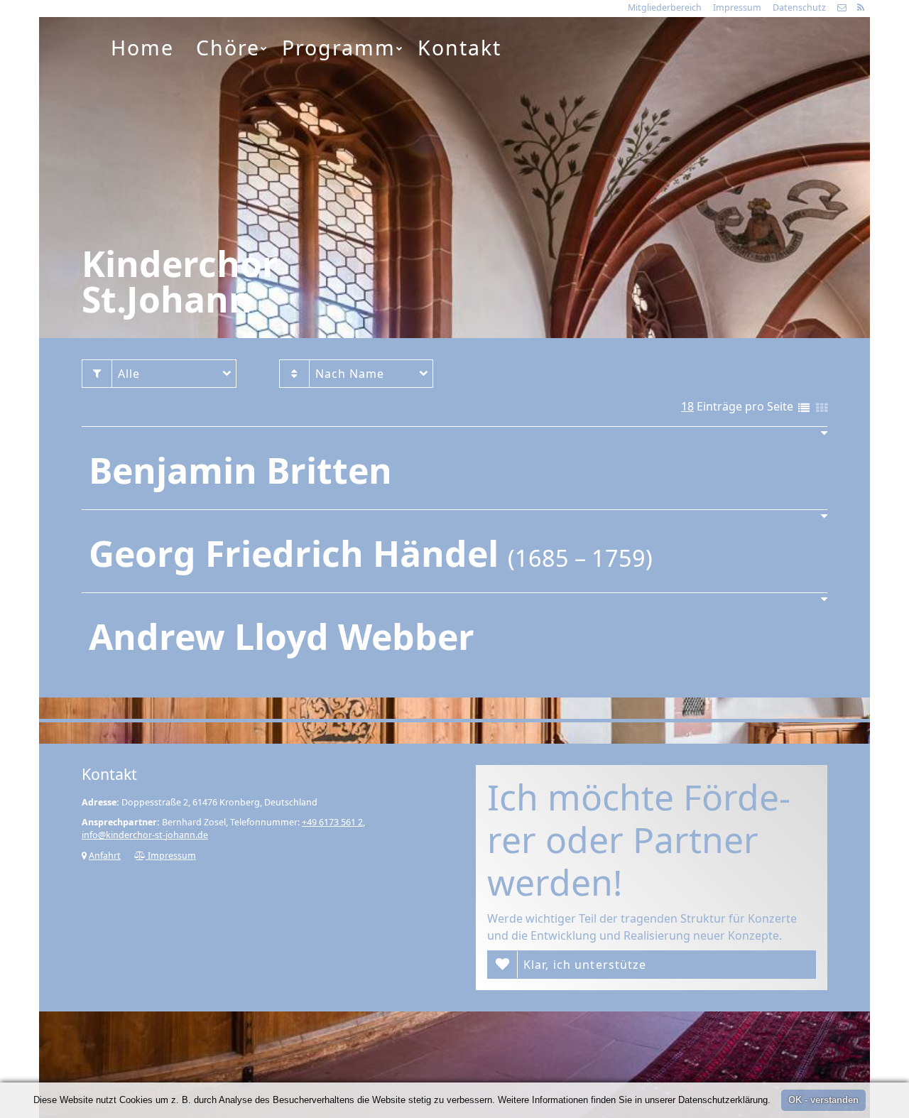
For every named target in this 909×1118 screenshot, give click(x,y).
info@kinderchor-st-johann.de (145, 835)
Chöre (228, 47)
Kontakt (459, 47)
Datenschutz (799, 7)
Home (142, 47)
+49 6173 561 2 (332, 822)
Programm (339, 47)
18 (687, 406)
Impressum (737, 7)
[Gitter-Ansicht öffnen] (821, 409)
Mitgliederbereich (665, 7)
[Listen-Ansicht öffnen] (804, 409)
